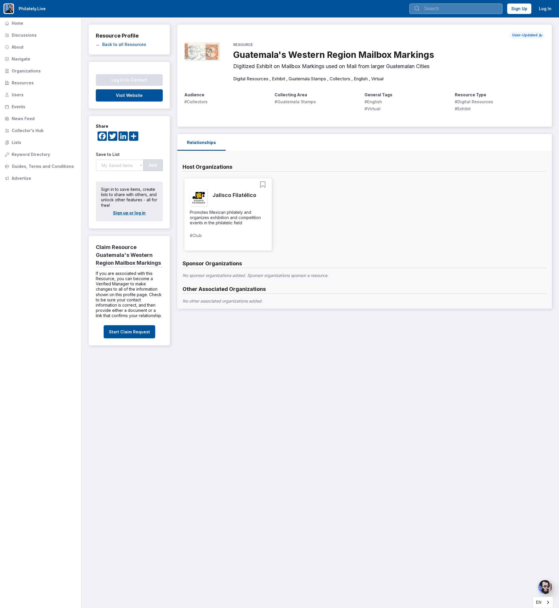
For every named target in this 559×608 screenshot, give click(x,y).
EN (538, 602)
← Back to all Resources (121, 44)
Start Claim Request (129, 331)
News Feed (19, 118)
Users (13, 94)
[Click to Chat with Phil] (545, 587)
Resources (18, 82)
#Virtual (373, 108)
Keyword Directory (26, 154)
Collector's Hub (23, 130)
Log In (545, 8)
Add (153, 165)
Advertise (17, 178)
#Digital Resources (474, 101)
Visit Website (129, 95)
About (13, 47)
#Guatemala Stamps (295, 101)
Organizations (22, 70)
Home (13, 23)
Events (14, 106)
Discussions (20, 35)
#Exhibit (463, 108)
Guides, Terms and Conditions (38, 166)
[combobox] (543, 602)
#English (373, 101)
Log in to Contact (129, 79)
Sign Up (519, 8)
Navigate (16, 58)
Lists (12, 142)
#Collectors (196, 101)
